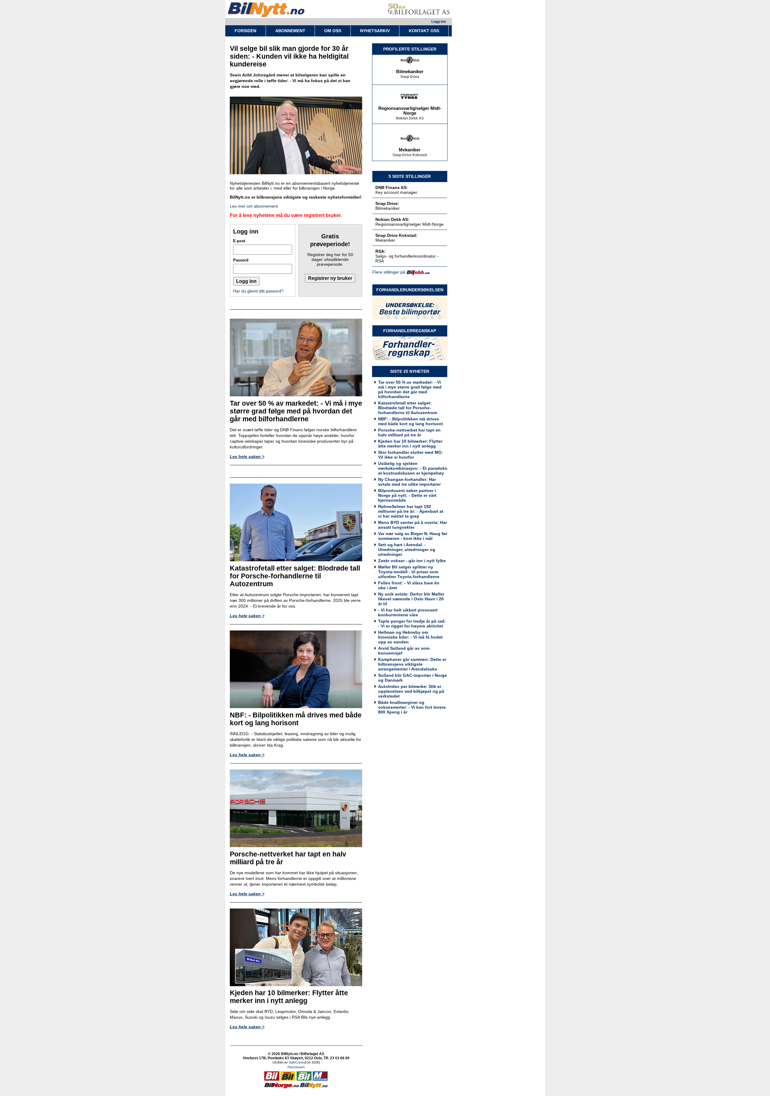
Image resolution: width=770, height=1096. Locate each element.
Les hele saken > (247, 456)
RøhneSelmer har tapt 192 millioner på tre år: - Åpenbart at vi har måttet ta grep (410, 511)
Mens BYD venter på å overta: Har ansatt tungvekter (412, 525)
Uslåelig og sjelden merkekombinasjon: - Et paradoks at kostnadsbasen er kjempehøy (412, 468)
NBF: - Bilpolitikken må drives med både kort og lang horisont (410, 421)
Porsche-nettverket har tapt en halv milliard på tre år (409, 432)
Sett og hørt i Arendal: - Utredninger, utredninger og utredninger (406, 549)
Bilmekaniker (410, 62)
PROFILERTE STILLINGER (409, 49)
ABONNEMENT (290, 30)
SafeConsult (297, 1062)
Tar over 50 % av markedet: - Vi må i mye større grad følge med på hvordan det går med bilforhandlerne (410, 389)
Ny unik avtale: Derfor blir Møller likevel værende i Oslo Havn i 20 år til (411, 599)
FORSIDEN (245, 30)
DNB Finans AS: (391, 187)
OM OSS (332, 30)
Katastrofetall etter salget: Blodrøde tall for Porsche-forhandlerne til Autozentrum (407, 408)
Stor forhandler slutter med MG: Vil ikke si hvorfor (410, 455)
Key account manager (396, 192)
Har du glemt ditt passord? (258, 291)
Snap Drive (409, 68)
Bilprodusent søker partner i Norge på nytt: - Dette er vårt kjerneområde (407, 495)
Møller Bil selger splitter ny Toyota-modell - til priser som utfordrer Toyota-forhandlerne (408, 572)
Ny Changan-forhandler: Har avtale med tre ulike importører (409, 482)
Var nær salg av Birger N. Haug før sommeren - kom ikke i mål (412, 536)
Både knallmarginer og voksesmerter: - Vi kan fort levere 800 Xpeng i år (412, 707)
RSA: (380, 251)
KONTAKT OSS (424, 30)
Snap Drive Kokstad (410, 146)
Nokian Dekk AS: (392, 219)
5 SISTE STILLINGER (410, 176)
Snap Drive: (387, 203)
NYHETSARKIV (375, 30)
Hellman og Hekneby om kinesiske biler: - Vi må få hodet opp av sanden (410, 637)
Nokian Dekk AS (410, 109)
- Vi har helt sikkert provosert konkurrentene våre (408, 612)
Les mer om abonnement (254, 206)
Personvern (296, 1067)
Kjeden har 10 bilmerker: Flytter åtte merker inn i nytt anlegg (410, 443)
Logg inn (438, 22)
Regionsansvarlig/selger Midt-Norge (409, 102)
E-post (239, 241)
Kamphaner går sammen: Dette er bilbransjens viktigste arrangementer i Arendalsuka (412, 664)
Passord (240, 260)
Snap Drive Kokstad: (396, 235)
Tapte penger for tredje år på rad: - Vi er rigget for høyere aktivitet (412, 623)
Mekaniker (409, 140)
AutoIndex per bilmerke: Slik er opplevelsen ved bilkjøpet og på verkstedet (411, 691)
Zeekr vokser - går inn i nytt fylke (412, 560)
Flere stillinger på (388, 272)
